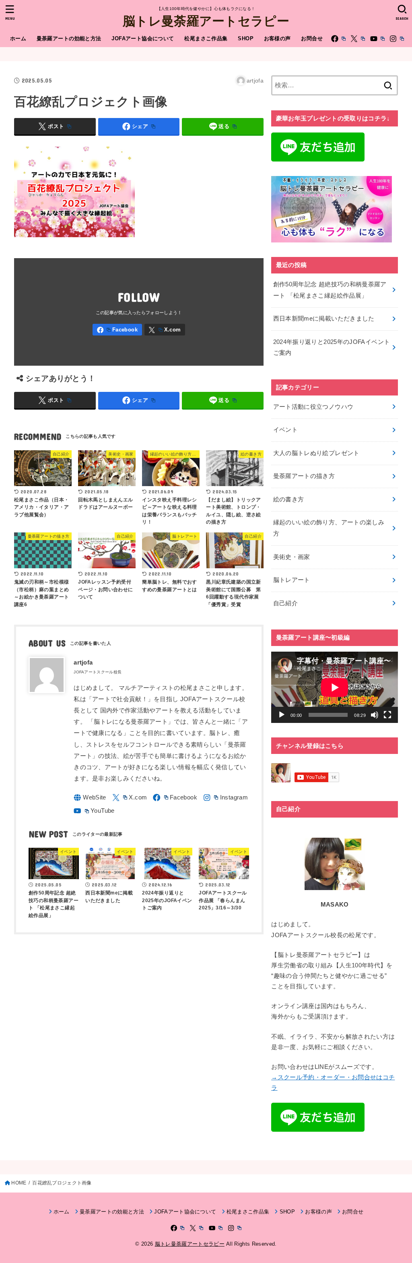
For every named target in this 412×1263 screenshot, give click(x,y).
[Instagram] (396, 38)
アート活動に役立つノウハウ (313, 407)
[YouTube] (377, 38)
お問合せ (312, 38)
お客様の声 (277, 38)
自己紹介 (285, 603)
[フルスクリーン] (387, 715)
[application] (334, 687)
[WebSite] (90, 797)
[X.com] (357, 38)
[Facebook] (338, 38)
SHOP (245, 38)
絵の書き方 (288, 499)
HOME (18, 1182)
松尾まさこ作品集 (205, 38)
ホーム (18, 38)
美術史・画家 (291, 557)
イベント (285, 430)
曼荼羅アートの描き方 (304, 476)
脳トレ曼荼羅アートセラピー (206, 20)
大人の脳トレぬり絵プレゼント (316, 453)
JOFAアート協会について (142, 38)
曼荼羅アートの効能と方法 (69, 38)
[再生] (282, 715)
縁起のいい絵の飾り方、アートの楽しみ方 (329, 528)
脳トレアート (291, 580)
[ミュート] (375, 715)
